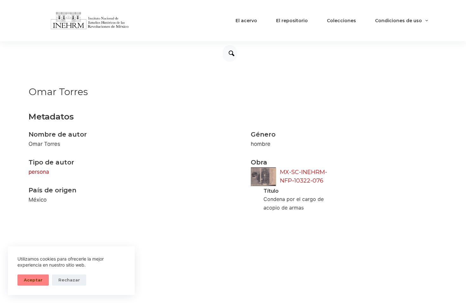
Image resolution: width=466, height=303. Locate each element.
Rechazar (69, 279)
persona (39, 172)
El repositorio (292, 20)
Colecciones (341, 20)
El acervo (246, 20)
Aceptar (33, 279)
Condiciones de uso (398, 20)
